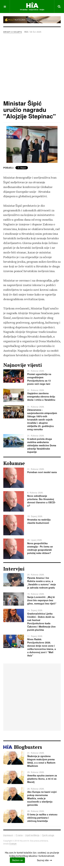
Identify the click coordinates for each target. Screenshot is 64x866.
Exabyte (13, 843)
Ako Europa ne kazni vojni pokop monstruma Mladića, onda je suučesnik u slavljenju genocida (42, 798)
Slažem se (17, 860)
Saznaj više (43, 860)
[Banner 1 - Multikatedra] (32, 19)
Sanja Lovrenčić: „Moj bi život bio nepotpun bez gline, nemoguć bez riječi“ (41, 600)
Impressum (8, 835)
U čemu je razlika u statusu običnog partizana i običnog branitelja (42, 817)
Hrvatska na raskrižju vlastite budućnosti (39, 521)
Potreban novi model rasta (42, 472)
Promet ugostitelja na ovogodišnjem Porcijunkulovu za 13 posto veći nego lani (39, 378)
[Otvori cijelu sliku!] (32, 144)
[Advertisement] (32, 66)
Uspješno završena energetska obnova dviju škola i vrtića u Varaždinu (41, 396)
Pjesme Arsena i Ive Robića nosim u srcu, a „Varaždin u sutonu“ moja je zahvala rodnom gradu (41, 582)
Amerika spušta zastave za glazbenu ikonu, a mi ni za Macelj (42, 779)
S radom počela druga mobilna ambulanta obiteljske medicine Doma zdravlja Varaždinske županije (41, 445)
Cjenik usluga (48, 835)
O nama (19, 835)
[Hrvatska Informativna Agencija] (32, 6)
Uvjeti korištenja (32, 835)
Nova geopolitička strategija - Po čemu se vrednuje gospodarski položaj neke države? (40, 548)
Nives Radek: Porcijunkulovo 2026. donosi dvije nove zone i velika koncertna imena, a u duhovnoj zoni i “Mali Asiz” (41, 647)
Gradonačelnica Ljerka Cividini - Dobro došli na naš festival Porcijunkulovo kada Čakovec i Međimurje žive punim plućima (41, 621)
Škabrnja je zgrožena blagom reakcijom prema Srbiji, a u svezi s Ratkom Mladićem (41, 760)
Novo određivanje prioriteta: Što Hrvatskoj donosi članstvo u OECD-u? (41, 500)
